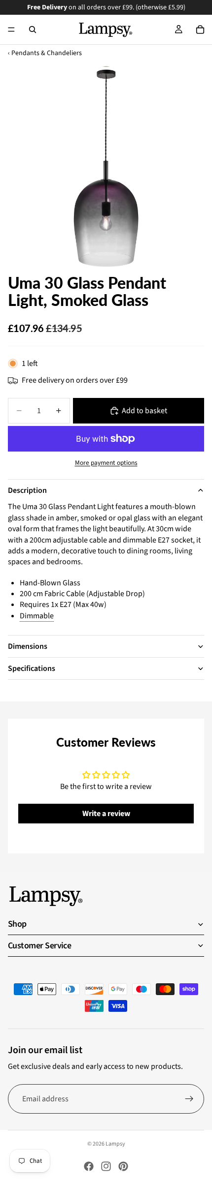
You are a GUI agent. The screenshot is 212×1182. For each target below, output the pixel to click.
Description (27, 490)
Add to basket (144, 410)
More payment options (106, 462)
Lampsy (115, 1144)
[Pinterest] (123, 1166)
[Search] (32, 29)
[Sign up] (189, 1099)
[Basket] (200, 29)
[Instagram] (106, 1166)
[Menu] (11, 29)
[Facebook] (89, 1166)
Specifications (31, 668)
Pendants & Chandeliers (46, 53)
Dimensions (27, 646)
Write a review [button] (106, 813)
